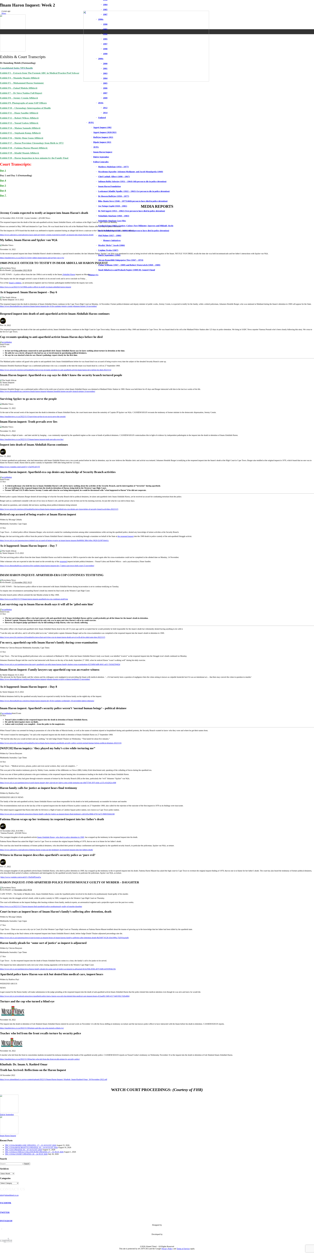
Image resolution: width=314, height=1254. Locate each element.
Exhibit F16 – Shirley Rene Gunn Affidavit (21, 138)
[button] (0, 1253)
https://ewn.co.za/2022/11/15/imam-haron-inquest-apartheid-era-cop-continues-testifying (34, 599)
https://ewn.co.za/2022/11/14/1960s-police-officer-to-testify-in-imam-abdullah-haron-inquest (35, 287)
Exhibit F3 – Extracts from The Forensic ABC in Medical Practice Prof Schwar (39, 73)
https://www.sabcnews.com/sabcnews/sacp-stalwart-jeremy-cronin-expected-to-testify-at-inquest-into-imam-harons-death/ (47, 235)
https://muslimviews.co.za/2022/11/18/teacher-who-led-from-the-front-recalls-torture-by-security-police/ (40, 1059)
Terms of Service (183, 1249)
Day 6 (3, 190)
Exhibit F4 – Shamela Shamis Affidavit (19, 78)
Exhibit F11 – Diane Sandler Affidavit (19, 113)
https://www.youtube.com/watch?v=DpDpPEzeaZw (20, 877)
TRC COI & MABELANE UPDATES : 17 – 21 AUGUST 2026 (30, 1145)
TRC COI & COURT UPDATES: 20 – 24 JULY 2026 (26, 1154)
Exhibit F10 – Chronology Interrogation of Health (25, 108)
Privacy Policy (167, 1249)
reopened (63, 561)
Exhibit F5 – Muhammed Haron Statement (22, 83)
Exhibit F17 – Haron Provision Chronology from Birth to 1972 (32, 143)
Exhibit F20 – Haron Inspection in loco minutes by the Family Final (34, 158)
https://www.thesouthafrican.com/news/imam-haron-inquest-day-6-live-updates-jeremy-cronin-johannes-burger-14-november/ (48, 306)
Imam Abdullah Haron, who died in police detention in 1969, (61, 837)
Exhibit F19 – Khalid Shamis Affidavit (19, 153)
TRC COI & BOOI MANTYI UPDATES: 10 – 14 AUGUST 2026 (31, 1147)
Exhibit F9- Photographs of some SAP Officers (23, 103)
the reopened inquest (126, 536)
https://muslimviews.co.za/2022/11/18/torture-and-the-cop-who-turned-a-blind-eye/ (32, 1028)
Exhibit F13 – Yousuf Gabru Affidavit (19, 123)
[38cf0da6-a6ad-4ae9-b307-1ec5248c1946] (13, 51)
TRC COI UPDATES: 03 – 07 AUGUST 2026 (23, 1150)
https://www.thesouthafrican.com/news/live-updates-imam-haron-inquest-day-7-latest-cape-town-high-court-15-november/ (47, 566)
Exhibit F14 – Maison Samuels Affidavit (20, 128)
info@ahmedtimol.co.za (9, 1195)
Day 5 (3, 185)
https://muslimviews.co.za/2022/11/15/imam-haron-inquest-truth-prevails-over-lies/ (32, 439)
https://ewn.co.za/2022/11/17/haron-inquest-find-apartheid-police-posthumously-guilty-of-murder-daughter (41, 906)
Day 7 (3, 195)
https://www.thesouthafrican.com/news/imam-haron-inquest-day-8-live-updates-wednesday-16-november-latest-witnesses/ (47, 701)
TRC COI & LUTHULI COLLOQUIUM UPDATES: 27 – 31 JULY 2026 (34, 1152)
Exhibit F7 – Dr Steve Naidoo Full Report (21, 93)
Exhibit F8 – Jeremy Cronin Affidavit (19, 98)
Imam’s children (15, 283)
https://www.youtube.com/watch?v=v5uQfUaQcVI (20, 467)
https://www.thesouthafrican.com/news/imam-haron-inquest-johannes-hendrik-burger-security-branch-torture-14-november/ (47, 391)
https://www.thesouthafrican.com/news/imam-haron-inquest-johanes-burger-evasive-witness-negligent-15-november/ (45, 679)
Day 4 (3, 180)
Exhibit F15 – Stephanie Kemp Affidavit (20, 133)
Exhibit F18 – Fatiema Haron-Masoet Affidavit (24, 148)
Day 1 (3, 170)
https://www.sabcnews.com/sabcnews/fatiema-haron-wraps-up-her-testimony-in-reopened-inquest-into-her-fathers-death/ (46, 850)
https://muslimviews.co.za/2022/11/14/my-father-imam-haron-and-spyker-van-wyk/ (32, 258)
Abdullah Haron (68, 274)
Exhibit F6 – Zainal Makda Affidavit (18, 88)
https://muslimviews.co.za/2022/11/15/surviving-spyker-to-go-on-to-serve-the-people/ (33, 417)
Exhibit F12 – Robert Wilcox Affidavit (19, 118)
